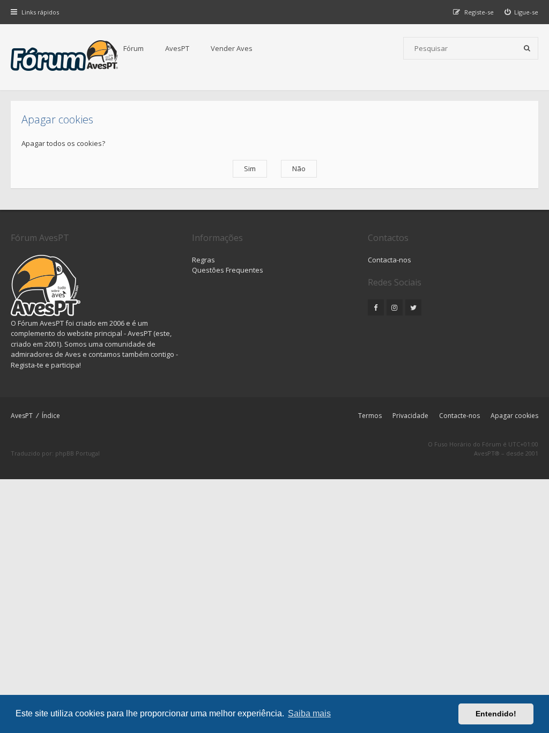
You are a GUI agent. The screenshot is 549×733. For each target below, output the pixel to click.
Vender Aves (232, 48)
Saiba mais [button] (309, 713)
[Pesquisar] (527, 48)
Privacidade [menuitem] (410, 415)
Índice (51, 415)
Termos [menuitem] (370, 415)
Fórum (133, 48)
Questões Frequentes (227, 270)
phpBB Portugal (77, 453)
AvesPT (177, 48)
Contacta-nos (389, 260)
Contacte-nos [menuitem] (459, 415)
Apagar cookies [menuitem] (514, 415)
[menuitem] (522, 12)
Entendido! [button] (496, 713)
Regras (203, 260)
